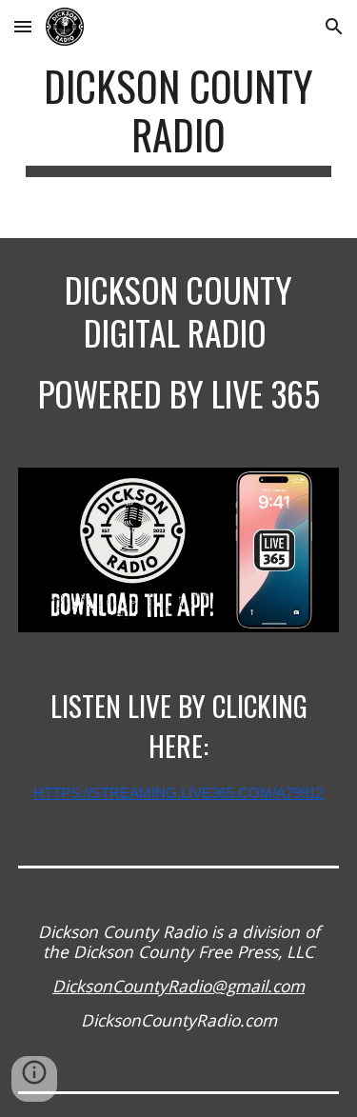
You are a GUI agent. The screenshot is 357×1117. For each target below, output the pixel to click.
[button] (23, 26)
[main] (179, 119)
